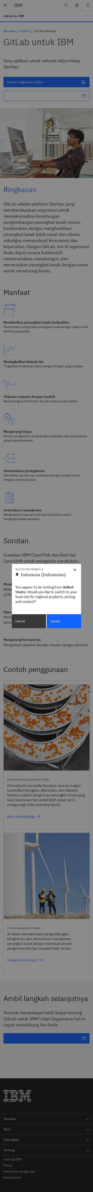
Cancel (20, 621)
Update (55, 621)
